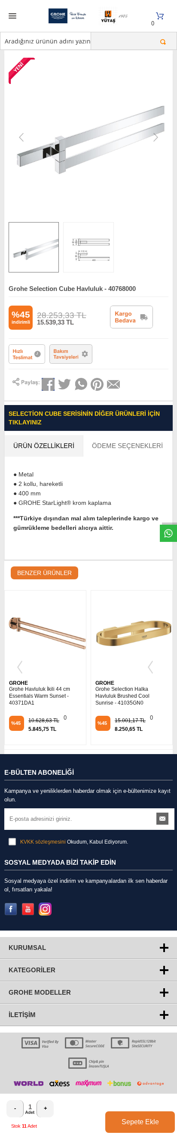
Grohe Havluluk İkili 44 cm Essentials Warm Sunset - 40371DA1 (39, 696)
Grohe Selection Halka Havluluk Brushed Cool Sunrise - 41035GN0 (122, 696)
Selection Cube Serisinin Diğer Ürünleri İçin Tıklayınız (84, 418)
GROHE (18, 683)
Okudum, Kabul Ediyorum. (74, 842)
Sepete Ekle (140, 1122)
